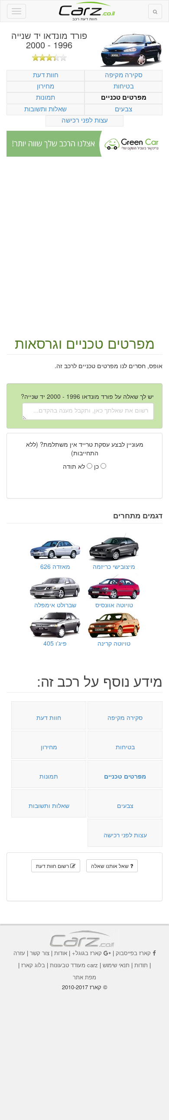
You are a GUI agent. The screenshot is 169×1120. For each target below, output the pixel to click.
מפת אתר (84, 977)
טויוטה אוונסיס (114, 604)
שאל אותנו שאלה (110, 865)
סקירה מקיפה (124, 74)
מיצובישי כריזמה (114, 566)
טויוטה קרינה (114, 643)
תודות (141, 965)
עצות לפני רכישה (85, 119)
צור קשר (39, 953)
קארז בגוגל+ (87, 953)
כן (97, 466)
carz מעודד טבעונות (74, 965)
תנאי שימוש (116, 965)
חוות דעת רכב (84, 8)
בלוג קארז (33, 965)
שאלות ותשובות (45, 108)
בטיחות (124, 85)
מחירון (45, 85)
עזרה (19, 953)
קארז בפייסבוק (133, 953)
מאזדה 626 (55, 566)
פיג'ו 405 (55, 643)
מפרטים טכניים (123, 97)
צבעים (123, 108)
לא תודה (75, 466)
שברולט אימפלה (55, 604)
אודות (60, 953)
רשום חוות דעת (53, 865)
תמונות (45, 96)
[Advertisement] (84, 247)
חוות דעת (45, 74)
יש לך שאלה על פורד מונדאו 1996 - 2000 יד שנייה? (87, 396)
